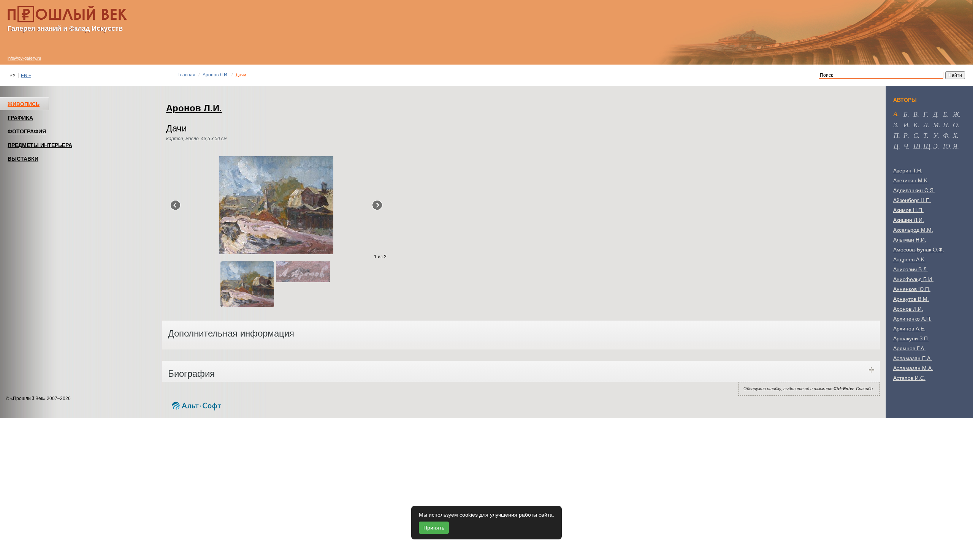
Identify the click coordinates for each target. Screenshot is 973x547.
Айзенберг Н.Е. (912, 200)
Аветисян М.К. (911, 180)
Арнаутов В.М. (911, 299)
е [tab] (945, 114)
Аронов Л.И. (215, 74)
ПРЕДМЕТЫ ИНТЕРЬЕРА (40, 145)
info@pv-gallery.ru (24, 58)
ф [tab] (945, 135)
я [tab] (955, 145)
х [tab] (955, 135)
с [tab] (915, 135)
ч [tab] (905, 145)
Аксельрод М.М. (913, 230)
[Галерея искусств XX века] (67, 14)
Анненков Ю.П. (911, 289)
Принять (433, 528)
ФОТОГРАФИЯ (27, 131)
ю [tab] (946, 145)
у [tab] (935, 135)
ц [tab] (896, 145)
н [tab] (945, 124)
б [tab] (905, 114)
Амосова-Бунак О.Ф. (918, 250)
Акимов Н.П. (908, 210)
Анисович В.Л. (910, 269)
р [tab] (905, 135)
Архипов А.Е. (909, 329)
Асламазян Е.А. (912, 358)
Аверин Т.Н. (907, 171)
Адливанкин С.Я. (914, 190)
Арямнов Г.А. (909, 348)
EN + (26, 75)
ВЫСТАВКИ (23, 159)
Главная (186, 74)
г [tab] (925, 114)
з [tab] (895, 124)
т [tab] (925, 135)
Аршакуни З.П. (911, 338)
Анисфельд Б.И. (913, 279)
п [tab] (896, 135)
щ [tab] (926, 145)
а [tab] (895, 113)
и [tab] (905, 124)
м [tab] (936, 124)
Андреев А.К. (909, 259)
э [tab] (935, 145)
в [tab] (915, 114)
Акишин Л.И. (908, 220)
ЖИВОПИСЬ (24, 104)
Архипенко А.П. (912, 319)
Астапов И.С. (909, 378)
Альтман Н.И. (909, 240)
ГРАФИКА (20, 118)
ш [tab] (917, 145)
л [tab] (925, 124)
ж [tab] (956, 114)
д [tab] (935, 114)
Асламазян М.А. (913, 368)
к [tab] (915, 124)
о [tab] (955, 124)
